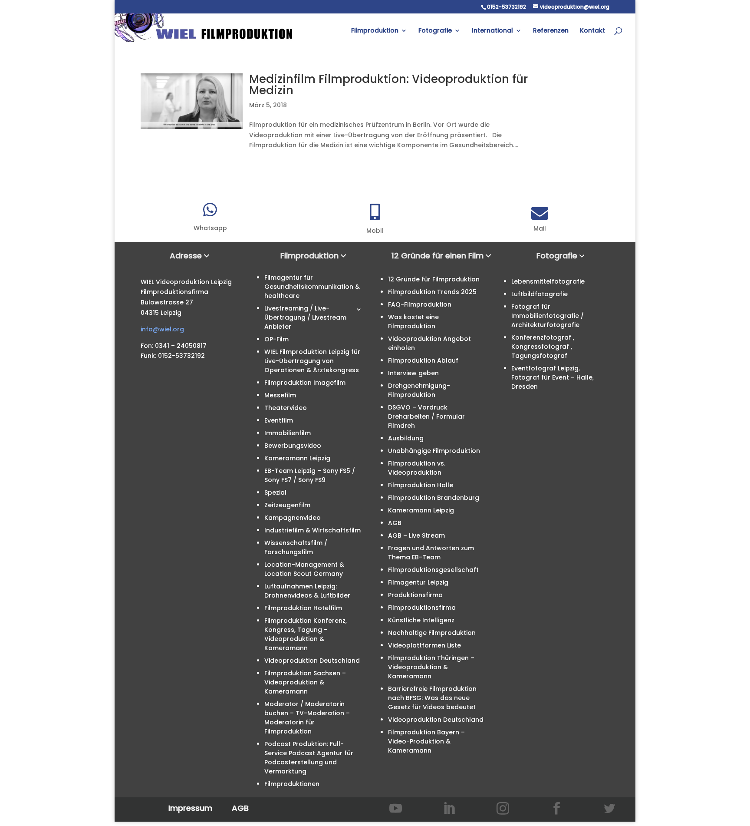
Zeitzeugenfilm (287, 505)
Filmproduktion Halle (420, 485)
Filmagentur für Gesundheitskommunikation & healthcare (312, 286)
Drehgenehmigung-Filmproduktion (419, 390)
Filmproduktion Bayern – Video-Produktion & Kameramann (426, 741)
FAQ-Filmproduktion (419, 304)
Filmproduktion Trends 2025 (432, 291)
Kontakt (592, 31)
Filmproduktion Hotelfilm (303, 608)
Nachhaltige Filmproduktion (432, 632)
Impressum (190, 808)
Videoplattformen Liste (424, 645)
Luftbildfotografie (539, 294)
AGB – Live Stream (416, 535)
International (492, 31)
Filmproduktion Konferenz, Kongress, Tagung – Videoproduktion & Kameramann (305, 634)
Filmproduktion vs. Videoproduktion (416, 468)
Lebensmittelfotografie (548, 281)
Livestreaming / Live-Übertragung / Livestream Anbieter (305, 317)
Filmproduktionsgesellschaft (433, 569)
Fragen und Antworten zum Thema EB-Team (431, 553)
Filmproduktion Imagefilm (304, 382)
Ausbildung (406, 438)
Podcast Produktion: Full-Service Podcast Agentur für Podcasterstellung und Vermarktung (308, 758)
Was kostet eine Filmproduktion (413, 321)
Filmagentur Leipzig (418, 582)
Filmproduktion (374, 31)
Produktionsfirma (415, 595)
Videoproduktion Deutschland (312, 660)
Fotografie (435, 31)
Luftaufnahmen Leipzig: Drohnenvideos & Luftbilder (307, 591)
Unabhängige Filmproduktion (434, 450)
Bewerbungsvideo (292, 445)
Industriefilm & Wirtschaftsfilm (312, 530)
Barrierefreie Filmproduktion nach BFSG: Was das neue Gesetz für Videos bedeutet (432, 697)
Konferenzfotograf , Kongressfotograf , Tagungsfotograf (542, 346)
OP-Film (276, 339)
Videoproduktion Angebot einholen (429, 343)
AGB (394, 523)
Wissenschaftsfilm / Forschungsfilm (295, 547)
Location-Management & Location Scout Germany (304, 569)
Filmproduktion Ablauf (423, 360)
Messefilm (280, 395)
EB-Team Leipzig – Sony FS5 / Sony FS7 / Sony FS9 (309, 475)
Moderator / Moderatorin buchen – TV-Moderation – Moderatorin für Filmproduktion (307, 718)
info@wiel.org (162, 329)
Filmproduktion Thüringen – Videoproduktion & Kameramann (431, 667)
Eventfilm (278, 420)
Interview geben (413, 373)
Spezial (275, 492)
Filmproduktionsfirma (422, 607)
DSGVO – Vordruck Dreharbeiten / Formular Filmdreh (426, 416)
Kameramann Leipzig (297, 458)
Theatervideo (285, 407)
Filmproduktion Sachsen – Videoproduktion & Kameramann (305, 682)
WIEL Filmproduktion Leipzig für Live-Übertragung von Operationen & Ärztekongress (312, 360)
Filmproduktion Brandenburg (433, 497)
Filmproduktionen (291, 784)
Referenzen (551, 31)
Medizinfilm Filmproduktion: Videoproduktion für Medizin (388, 84)
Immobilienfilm (287, 433)
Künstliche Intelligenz (421, 620)
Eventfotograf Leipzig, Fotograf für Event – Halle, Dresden (552, 377)
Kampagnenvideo (292, 517)
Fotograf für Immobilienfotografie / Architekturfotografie (547, 315)
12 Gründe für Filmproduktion (434, 279)
